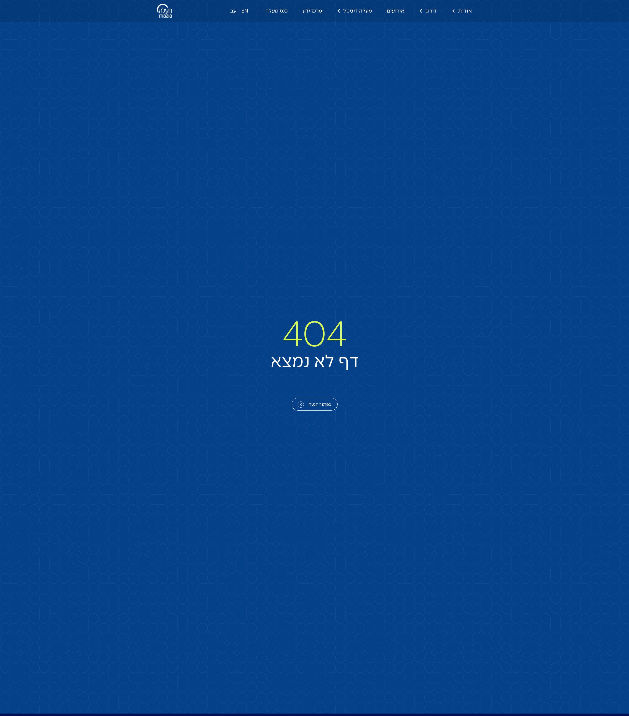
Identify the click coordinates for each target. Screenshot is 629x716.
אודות (465, 11)
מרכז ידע (312, 11)
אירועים (395, 11)
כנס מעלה (276, 11)
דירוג (431, 11)
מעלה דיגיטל (357, 11)
